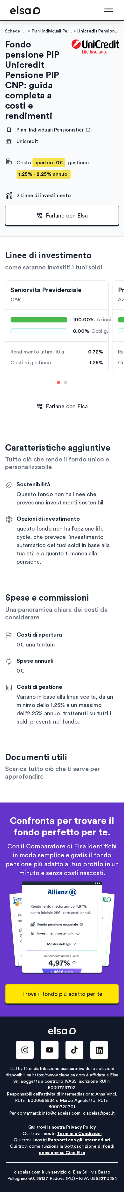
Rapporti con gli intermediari (79, 1140)
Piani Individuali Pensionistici (51, 31)
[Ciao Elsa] (25, 10)
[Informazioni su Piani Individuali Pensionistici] (88, 130)
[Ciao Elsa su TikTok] (74, 1050)
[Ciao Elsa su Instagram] (25, 1050)
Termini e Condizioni (79, 1133)
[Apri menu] (109, 10)
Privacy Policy (81, 1127)
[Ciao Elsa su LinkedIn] (99, 1050)
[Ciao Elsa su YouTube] (49, 1050)
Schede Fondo (15, 31)
